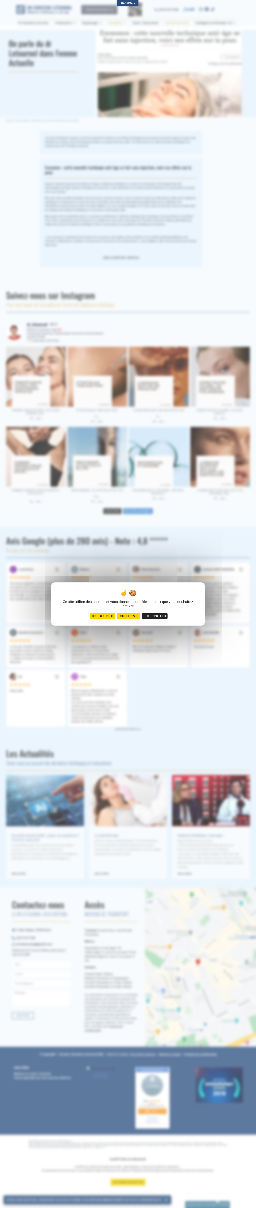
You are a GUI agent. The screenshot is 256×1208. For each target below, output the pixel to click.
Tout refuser (128, 616)
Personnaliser (155, 616)
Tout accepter (102, 616)
